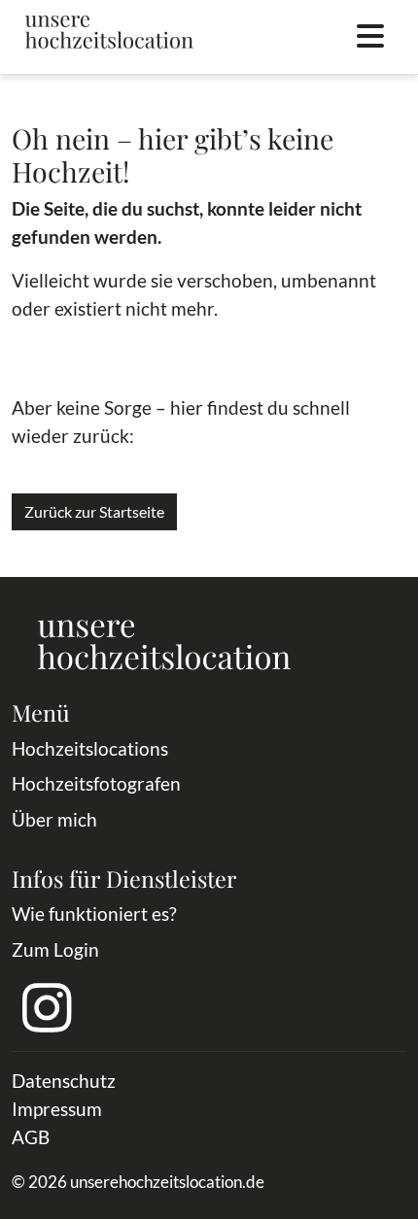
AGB (31, 1137)
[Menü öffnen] (370, 37)
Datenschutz (64, 1080)
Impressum (57, 1109)
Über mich (54, 819)
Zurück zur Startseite (94, 511)
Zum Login (55, 949)
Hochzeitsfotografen (96, 783)
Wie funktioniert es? (94, 913)
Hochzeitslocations (90, 748)
